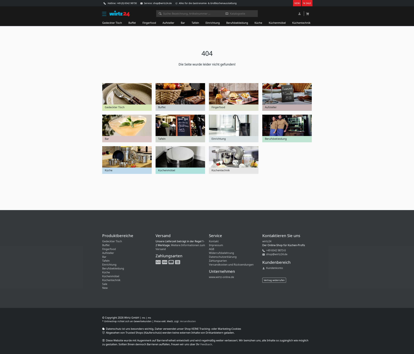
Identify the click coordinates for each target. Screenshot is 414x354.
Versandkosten (188, 321)
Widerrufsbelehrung (221, 253)
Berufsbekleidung (237, 23)
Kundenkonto (274, 268)
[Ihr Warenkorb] (307, 12)
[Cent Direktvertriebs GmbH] (119, 13)
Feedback (206, 344)
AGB (211, 249)
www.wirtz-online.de (221, 277)
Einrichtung (213, 23)
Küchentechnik (301, 23)
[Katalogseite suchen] (227, 13)
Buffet (132, 23)
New (105, 288)
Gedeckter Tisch (112, 23)
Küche (258, 23)
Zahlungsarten (218, 260)
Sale (104, 284)
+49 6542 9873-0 (276, 250)
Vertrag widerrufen (274, 280)
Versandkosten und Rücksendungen (231, 264)
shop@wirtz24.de (276, 254)
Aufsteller (168, 23)
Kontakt (214, 241)
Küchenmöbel (277, 23)
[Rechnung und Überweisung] (178, 262)
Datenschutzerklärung (223, 257)
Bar (183, 23)
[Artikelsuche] (160, 13)
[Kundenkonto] (300, 13)
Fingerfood (149, 23)
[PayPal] (158, 262)
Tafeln (195, 23)
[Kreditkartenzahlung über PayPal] (165, 262)
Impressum (216, 245)
